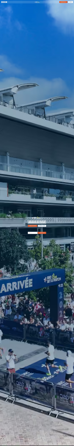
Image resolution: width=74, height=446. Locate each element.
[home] (37, 2)
